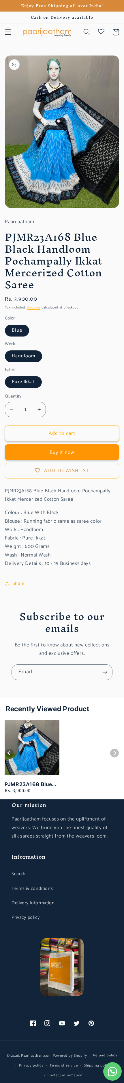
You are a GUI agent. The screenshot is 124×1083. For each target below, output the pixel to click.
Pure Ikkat (23, 382)
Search (19, 874)
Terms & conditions (32, 888)
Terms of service (64, 1065)
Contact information (65, 1075)
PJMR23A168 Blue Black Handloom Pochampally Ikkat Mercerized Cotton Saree (28, 784)
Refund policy (105, 1055)
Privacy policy (26, 917)
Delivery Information (33, 903)
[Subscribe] (104, 672)
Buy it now (62, 452)
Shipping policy (97, 1065)
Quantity (13, 396)
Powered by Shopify (70, 1055)
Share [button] (19, 583)
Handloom (23, 356)
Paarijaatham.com (36, 1055)
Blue (17, 330)
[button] (8, 32)
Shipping (33, 307)
